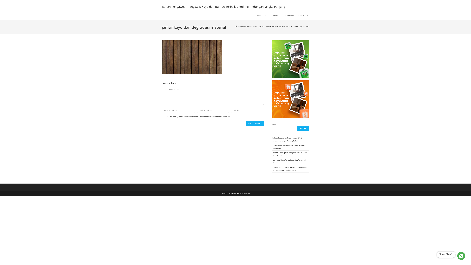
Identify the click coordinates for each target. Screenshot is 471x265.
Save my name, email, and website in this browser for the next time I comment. (198, 117)
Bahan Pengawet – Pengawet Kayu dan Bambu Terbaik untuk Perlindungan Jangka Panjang (223, 7)
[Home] (236, 26)
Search (274, 124)
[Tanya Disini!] (461, 255)
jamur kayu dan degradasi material (306, 26)
